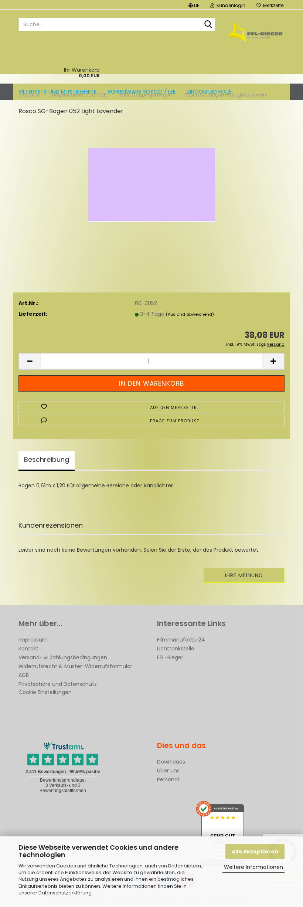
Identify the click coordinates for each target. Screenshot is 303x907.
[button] (194, 4)
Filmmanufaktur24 (181, 639)
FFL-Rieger (170, 657)
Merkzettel (273, 5)
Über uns (168, 770)
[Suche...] (208, 24)
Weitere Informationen (253, 867)
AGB (23, 675)
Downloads (171, 761)
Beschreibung (46, 459)
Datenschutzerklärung (65, 892)
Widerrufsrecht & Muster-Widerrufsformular (75, 666)
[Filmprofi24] (256, 32)
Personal (168, 779)
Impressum (33, 639)
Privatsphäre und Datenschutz (57, 684)
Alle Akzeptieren (255, 851)
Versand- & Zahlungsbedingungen (62, 657)
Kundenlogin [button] (229, 5)
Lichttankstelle (175, 648)
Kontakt (28, 648)
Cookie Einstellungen (45, 692)
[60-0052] (151, 177)
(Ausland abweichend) (190, 314)
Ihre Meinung (244, 575)
